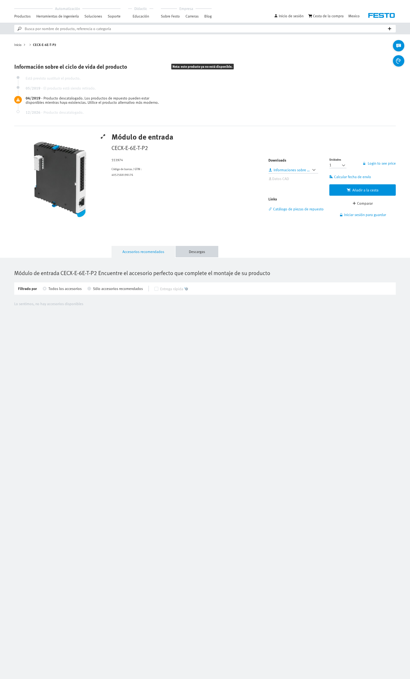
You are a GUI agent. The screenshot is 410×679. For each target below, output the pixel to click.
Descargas (197, 251)
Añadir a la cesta (365, 190)
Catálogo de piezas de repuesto (298, 209)
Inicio (18, 44)
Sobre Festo (170, 16)
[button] (288, 16)
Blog (208, 16)
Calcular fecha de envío (352, 177)
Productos (22, 16)
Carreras (192, 16)
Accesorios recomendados (143, 251)
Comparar (365, 203)
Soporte (114, 16)
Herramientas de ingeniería (57, 16)
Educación (141, 16)
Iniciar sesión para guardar (365, 214)
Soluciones (93, 16)
